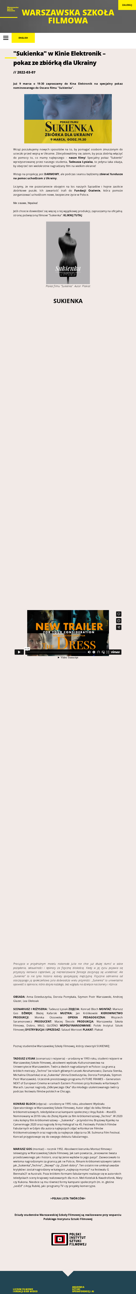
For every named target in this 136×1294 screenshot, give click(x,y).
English (23, 37)
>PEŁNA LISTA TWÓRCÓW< (67, 1198)
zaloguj (127, 4)
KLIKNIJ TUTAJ (72, 215)
